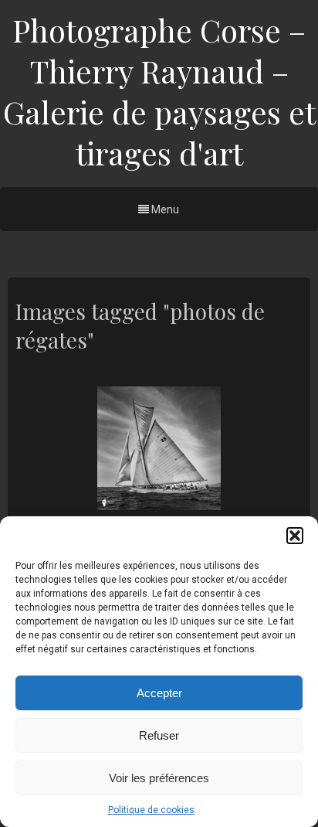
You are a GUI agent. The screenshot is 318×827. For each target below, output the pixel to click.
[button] (295, 535)
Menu (164, 209)
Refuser (159, 735)
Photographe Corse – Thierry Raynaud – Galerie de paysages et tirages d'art (159, 91)
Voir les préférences (159, 777)
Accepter (159, 692)
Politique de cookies (151, 810)
